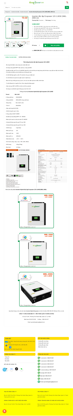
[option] (7, 44)
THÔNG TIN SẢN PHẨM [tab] (10, 57)
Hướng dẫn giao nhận (43, 345)
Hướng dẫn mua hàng (43, 341)
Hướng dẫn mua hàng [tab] (25, 57)
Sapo (42, 412)
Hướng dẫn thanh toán (43, 343)
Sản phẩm (7, 360)
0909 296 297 (38, 50)
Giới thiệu (7, 358)
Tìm (67, 7)
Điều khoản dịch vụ (42, 346)
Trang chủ (7, 357)
